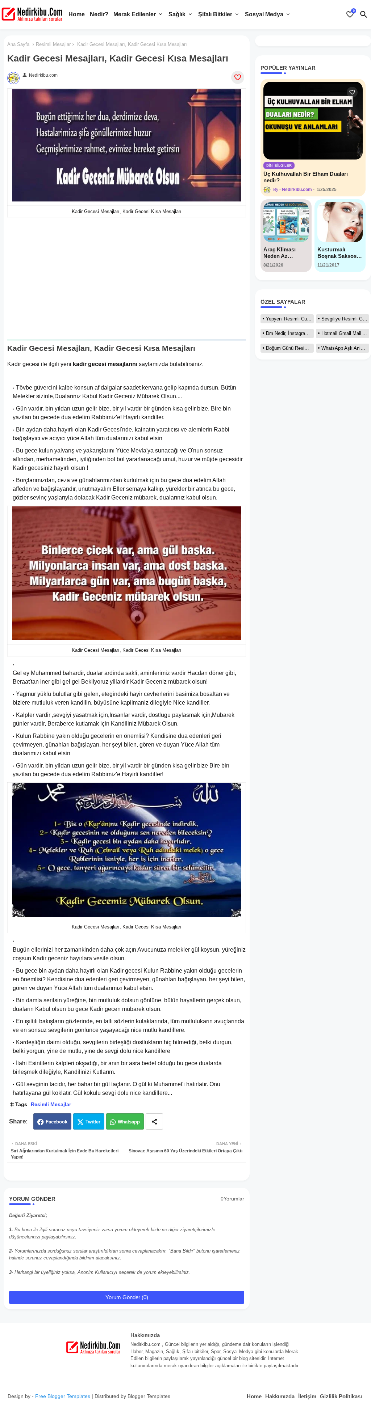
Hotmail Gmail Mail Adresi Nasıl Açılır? (345, 333)
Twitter (93, 1122)
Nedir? (99, 14)
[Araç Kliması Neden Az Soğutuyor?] (286, 222)
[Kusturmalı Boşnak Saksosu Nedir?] (340, 222)
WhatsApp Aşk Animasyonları (345, 348)
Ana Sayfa (18, 44)
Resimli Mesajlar (53, 44)
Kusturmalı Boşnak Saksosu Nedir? (338, 252)
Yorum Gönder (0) (126, 1297)
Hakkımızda (280, 1396)
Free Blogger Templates (62, 1396)
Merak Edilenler (134, 14)
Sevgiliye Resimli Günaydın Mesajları (345, 319)
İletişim (307, 1396)
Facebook (56, 1122)
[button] (364, 14)
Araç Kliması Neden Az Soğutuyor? (279, 252)
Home (76, 14)
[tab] (76, 14)
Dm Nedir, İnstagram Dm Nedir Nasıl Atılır (290, 333)
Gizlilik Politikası (341, 1396)
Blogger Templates (149, 1396)
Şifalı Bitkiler (215, 14)
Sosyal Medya (264, 14)
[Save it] (237, 77)
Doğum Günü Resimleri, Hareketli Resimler (290, 348)
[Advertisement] (126, 278)
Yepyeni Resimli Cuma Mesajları (290, 319)
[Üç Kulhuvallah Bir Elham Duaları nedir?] (313, 121)
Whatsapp (129, 1122)
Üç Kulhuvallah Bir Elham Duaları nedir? (305, 177)
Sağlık (177, 14)
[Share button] (154, 1121)
